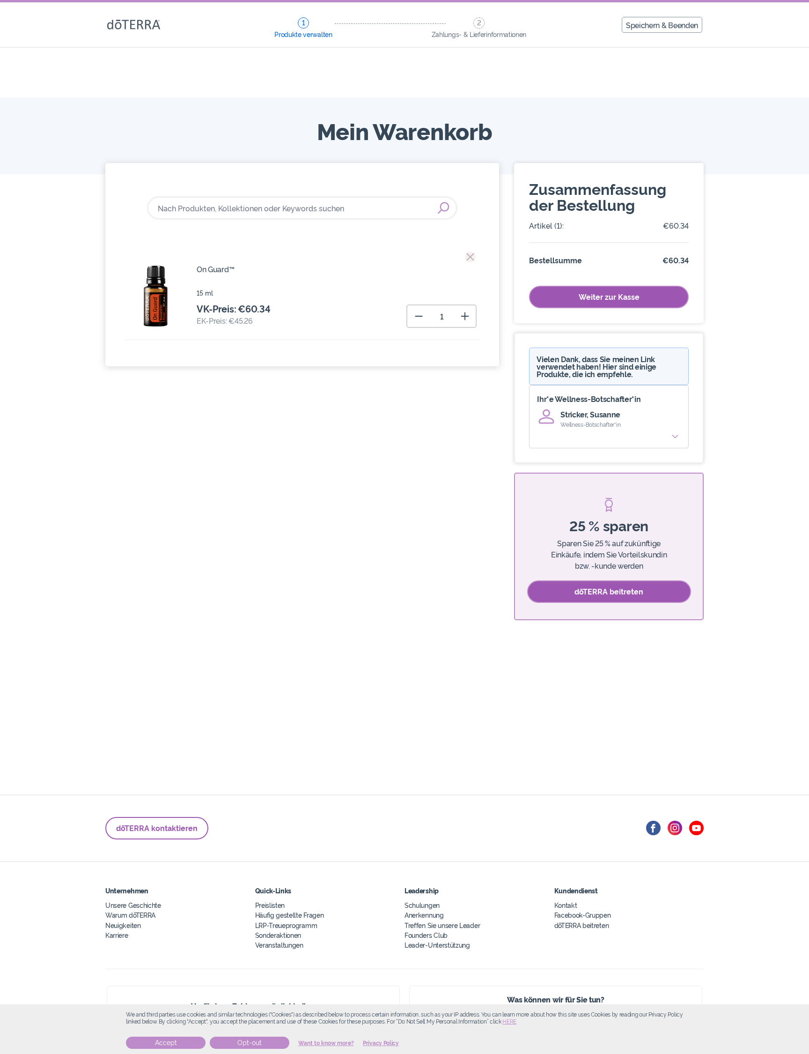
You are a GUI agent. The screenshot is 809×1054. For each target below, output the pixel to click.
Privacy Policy (381, 1043)
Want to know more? (326, 1043)
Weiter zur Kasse (609, 296)
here (509, 1021)
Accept (166, 1043)
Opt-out (249, 1043)
